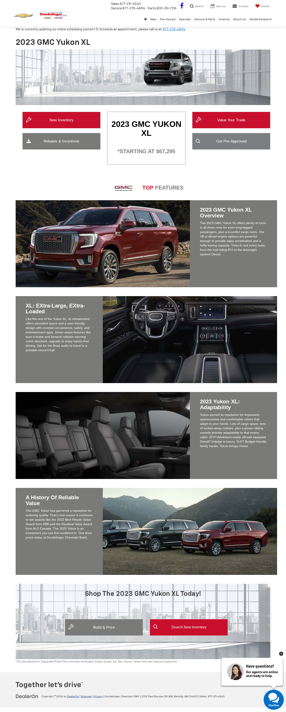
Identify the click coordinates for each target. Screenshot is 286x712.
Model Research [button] (261, 19)
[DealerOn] (27, 696)
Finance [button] (224, 19)
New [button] (153, 19)
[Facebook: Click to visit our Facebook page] (182, 6)
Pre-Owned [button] (167, 19)
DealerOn (73, 696)
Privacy (98, 696)
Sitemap (86, 696)
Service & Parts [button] (204, 19)
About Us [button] (239, 19)
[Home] (145, 19)
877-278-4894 (174, 29)
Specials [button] (185, 19)
